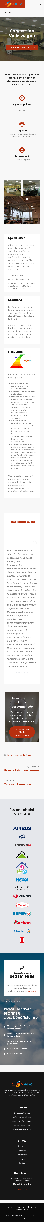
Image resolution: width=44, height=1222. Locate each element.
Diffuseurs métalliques (22, 1117)
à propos (22, 1146)
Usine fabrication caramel (22, 770)
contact (32, 991)
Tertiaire (30, 47)
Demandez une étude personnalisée (22, 732)
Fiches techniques (22, 1125)
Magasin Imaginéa (17, 784)
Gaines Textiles (17, 47)
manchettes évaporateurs (22, 1121)
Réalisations (22, 1155)
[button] (40, 4)
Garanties (22, 1151)
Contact (22, 1163)
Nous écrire (22, 1189)
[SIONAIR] (12, 4)
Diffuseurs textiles (22, 1113)
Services (22, 1159)
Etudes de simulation (22, 1129)
